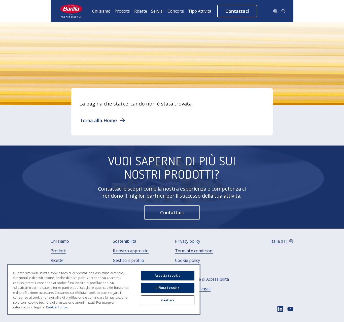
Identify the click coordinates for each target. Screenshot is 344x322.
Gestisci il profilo (128, 260)
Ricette (140, 11)
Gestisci (167, 300)
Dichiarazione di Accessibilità (202, 279)
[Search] (283, 11)
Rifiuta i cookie (167, 287)
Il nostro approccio (131, 251)
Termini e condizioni (194, 251)
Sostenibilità (124, 241)
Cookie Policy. (57, 307)
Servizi (157, 11)
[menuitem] (103, 11)
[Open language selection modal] (275, 11)
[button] (237, 11)
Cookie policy (187, 260)
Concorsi (175, 11)
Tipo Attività (199, 11)
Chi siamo (101, 11)
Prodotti (122, 11)
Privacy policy (187, 241)
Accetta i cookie (168, 275)
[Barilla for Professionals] (71, 11)
